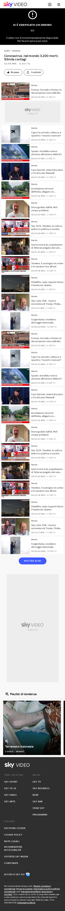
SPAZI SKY (39, 808)
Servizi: (37, 775)
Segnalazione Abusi (26, 902)
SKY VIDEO (10, 795)
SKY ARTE (9, 801)
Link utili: (9, 821)
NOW (35, 795)
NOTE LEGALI (11, 841)
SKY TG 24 (10, 788)
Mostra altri (32, 561)
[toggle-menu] (59, 4)
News (7, 51)
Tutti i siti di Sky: (14, 775)
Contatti (8, 894)
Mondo (16, 51)
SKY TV (37, 781)
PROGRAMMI (40, 814)
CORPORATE (11, 863)
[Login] (50, 4)
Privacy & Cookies (24, 889)
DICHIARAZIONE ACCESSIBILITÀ (13, 848)
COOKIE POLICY (13, 834)
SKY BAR (38, 801)
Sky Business (41, 788)
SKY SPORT (11, 781)
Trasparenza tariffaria (31, 891)
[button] (13, 72)
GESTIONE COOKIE (15, 828)
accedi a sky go (14, 874)
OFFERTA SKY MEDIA (16, 856)
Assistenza (46, 891)
